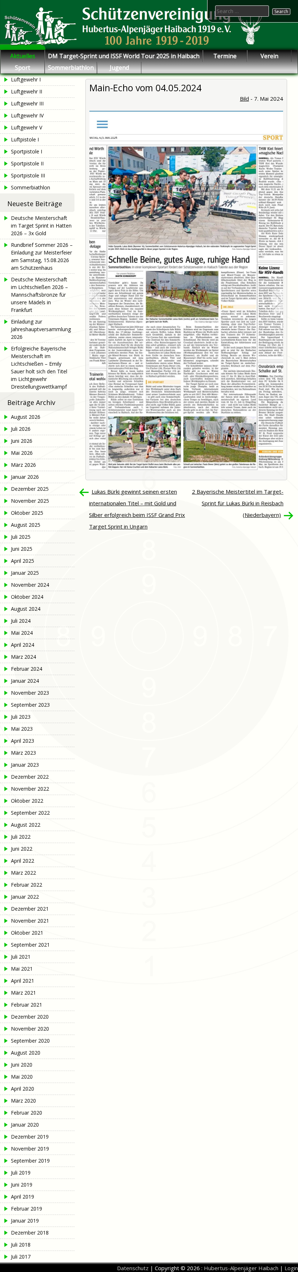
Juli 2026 (21, 428)
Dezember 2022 (30, 776)
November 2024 (30, 584)
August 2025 (25, 524)
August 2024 (25, 608)
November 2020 (30, 1028)
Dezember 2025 (30, 488)
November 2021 (30, 920)
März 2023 (23, 752)
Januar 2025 (25, 572)
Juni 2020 (21, 1064)
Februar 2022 (26, 884)
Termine (225, 56)
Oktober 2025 (27, 512)
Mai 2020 (22, 1076)
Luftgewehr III (27, 103)
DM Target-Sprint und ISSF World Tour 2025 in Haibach (124, 56)
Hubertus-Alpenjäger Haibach (241, 1268)
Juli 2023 (21, 716)
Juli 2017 (21, 1256)
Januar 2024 (25, 680)
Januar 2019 (25, 1220)
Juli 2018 (21, 1244)
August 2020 (25, 1052)
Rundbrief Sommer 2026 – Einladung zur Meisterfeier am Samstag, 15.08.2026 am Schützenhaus (42, 256)
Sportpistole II (27, 163)
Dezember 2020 (30, 1016)
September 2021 (30, 944)
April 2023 (22, 740)
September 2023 (30, 704)
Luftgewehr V (26, 127)
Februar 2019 (26, 1208)
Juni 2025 (21, 548)
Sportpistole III (28, 175)
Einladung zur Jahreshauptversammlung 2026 (41, 329)
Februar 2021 (26, 1004)
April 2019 (22, 1196)
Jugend (119, 68)
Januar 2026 (25, 476)
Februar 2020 (26, 1112)
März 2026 (23, 464)
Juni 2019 (21, 1184)
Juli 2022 (21, 836)
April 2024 (22, 644)
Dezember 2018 (30, 1232)
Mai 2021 (22, 968)
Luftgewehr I (26, 79)
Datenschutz (133, 1268)
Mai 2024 (22, 632)
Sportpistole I (26, 151)
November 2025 (30, 500)
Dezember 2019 (30, 1136)
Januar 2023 (25, 764)
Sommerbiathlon (71, 68)
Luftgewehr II (26, 91)
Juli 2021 (21, 956)
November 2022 (30, 788)
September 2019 (30, 1160)
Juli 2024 (21, 620)
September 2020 (30, 1040)
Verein (269, 56)
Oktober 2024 (27, 596)
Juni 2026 (21, 440)
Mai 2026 (22, 452)
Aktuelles (22, 56)
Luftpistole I (25, 139)
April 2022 (22, 860)
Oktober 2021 (27, 932)
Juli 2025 (21, 536)
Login (291, 1268)
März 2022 (23, 872)
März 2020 (23, 1100)
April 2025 (22, 560)
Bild (244, 98)
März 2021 (23, 992)
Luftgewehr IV (27, 115)
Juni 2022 (21, 848)
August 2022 (25, 824)
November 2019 (30, 1148)
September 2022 (30, 812)
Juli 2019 (21, 1172)
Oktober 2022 (27, 800)
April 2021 (22, 980)
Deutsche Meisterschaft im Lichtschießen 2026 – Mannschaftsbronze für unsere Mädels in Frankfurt (39, 294)
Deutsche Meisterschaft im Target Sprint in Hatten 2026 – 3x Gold (41, 225)
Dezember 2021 (30, 908)
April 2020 (22, 1088)
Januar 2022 (25, 896)
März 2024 (23, 656)
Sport (22, 68)
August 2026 (25, 416)
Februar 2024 (26, 668)
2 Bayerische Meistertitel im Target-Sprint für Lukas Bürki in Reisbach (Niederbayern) (237, 503)
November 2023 (30, 692)
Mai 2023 (22, 728)
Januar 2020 (25, 1124)
